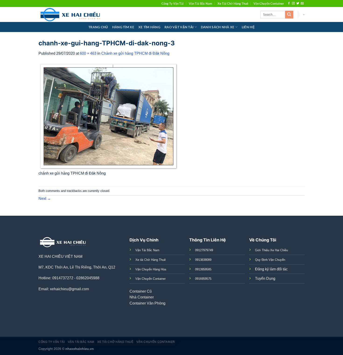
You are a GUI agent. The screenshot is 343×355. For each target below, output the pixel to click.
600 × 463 (88, 53)
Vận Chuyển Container (268, 3)
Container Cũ (141, 291)
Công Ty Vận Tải (172, 3)
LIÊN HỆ (248, 27)
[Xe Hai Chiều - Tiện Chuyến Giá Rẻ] (71, 14)
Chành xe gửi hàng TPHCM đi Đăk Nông (135, 53)
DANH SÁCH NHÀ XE (217, 27)
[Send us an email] (302, 3)
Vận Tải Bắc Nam (200, 3)
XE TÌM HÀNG (149, 27)
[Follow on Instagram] (293, 3)
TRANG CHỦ (98, 27)
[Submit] (289, 15)
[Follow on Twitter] (297, 3)
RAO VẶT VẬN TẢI (178, 27)
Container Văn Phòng (147, 303)
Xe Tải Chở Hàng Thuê (232, 3)
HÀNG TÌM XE (123, 27)
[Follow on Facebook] (288, 3)
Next (44, 199)
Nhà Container (142, 297)
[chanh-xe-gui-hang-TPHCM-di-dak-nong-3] (108, 116)
